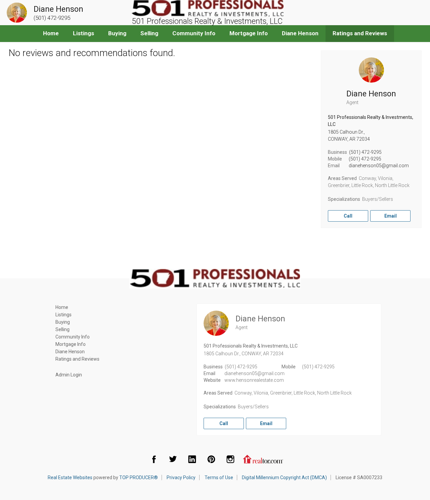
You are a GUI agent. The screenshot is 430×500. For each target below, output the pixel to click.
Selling (149, 33)
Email (390, 216)
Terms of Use (219, 477)
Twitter (173, 459)
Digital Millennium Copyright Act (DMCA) (284, 477)
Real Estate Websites (70, 477)
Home (51, 33)
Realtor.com (263, 459)
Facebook (154, 459)
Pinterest (211, 459)
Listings (83, 33)
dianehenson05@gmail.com (379, 165)
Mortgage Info (248, 33)
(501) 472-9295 (365, 152)
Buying (117, 33)
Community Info (193, 33)
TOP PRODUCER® (138, 477)
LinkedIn (192, 459)
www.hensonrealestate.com (254, 380)
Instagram (230, 459)
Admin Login (68, 374)
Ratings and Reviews (360, 33)
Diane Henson (300, 33)
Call (348, 216)
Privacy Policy (181, 477)
